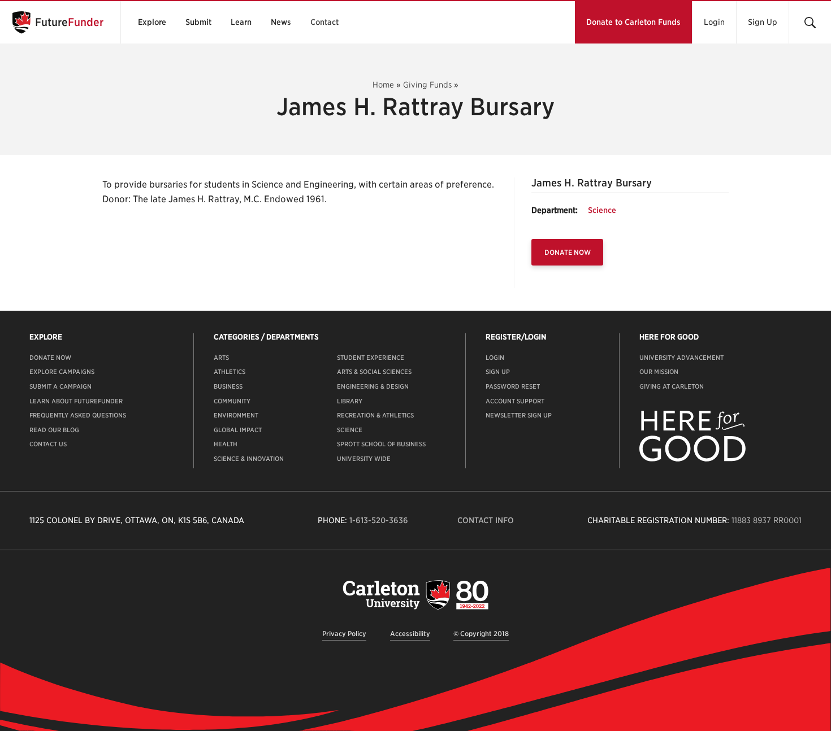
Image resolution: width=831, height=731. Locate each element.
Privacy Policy (344, 633)
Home (383, 84)
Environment (236, 415)
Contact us (48, 444)
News (281, 22)
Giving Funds (427, 84)
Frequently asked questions (77, 415)
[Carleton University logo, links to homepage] (415, 594)
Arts (221, 358)
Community (232, 401)
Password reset (513, 386)
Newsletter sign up (519, 415)
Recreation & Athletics (375, 415)
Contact (324, 22)
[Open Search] (810, 22)
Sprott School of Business (381, 444)
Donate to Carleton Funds (633, 22)
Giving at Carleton (671, 386)
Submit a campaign (60, 386)
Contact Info (485, 520)
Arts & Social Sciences (374, 372)
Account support (515, 401)
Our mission (658, 372)
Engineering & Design (373, 386)
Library (349, 401)
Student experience (370, 358)
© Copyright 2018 (481, 633)
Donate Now (567, 252)
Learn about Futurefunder (76, 401)
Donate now (50, 358)
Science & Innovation (249, 459)
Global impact (238, 430)
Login (714, 22)
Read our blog (54, 430)
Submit (198, 22)
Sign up (498, 372)
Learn (241, 22)
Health (225, 444)
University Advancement (681, 358)
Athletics (229, 372)
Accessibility (410, 633)
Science (602, 210)
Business (228, 386)
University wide (364, 459)
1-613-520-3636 (378, 520)
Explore (152, 22)
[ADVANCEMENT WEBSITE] (692, 459)
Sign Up (762, 22)
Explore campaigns (61, 372)
